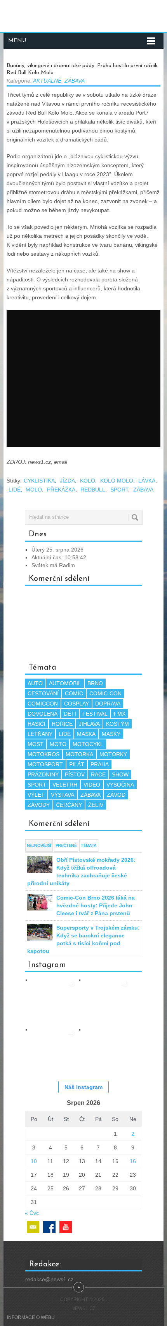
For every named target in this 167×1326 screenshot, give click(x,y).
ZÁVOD (116, 795)
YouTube (65, 1227)
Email (33, 1227)
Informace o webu (31, 1317)
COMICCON (43, 703)
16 (133, 1161)
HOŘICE (62, 724)
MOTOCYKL (88, 744)
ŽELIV (95, 805)
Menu (17, 41)
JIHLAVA (89, 724)
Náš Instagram (83, 1087)
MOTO (58, 744)
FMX (119, 714)
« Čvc (32, 1213)
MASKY (111, 734)
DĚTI (70, 714)
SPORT (119, 489)
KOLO (87, 480)
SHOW (120, 774)
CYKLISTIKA (39, 480)
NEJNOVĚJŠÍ (39, 845)
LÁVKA (146, 480)
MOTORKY (113, 754)
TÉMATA (89, 845)
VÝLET (36, 795)
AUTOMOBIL (65, 683)
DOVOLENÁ (42, 714)
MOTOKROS (43, 754)
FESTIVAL (95, 714)
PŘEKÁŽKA (61, 489)
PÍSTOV (75, 774)
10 (34, 1161)
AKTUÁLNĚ (47, 81)
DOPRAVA (107, 703)
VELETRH (64, 784)
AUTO (35, 683)
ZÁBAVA (74, 81)
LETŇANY (40, 734)
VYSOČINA (120, 784)
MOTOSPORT (45, 764)
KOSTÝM (117, 724)
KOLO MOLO (116, 480)
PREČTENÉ (66, 845)
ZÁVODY (39, 805)
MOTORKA (79, 754)
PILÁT (76, 764)
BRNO (95, 683)
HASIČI (36, 724)
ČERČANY (69, 805)
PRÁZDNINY (43, 774)
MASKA (86, 734)
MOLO (34, 489)
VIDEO (92, 784)
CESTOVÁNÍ (43, 693)
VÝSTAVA (62, 795)
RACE (98, 774)
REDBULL (92, 489)
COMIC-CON (105, 693)
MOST (35, 744)
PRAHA (99, 764)
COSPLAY (76, 703)
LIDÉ (15, 489)
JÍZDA (67, 480)
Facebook (49, 1227)
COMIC (74, 693)
